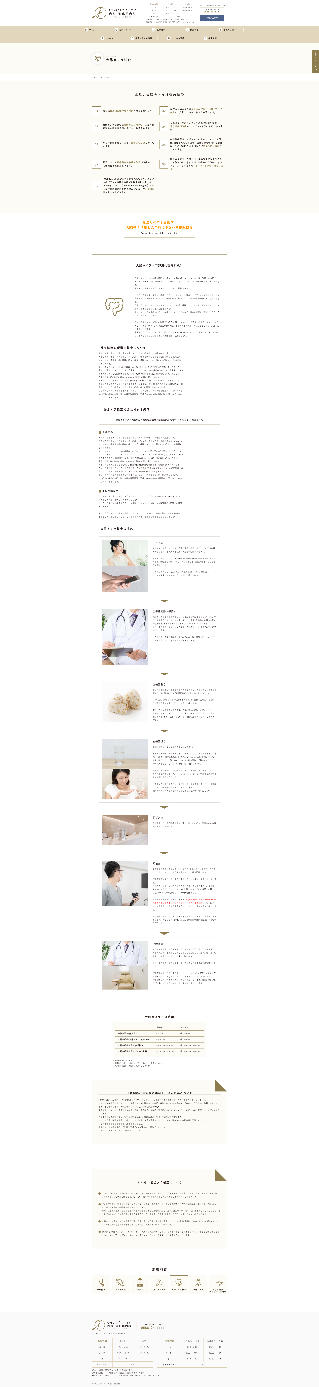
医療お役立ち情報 (143, 38)
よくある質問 (178, 38)
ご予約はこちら (316, 60)
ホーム (92, 30)
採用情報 (212, 38)
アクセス (109, 38)
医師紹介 (161, 30)
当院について (125, 30)
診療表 (176, 19)
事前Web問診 (212, 18)
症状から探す (229, 30)
